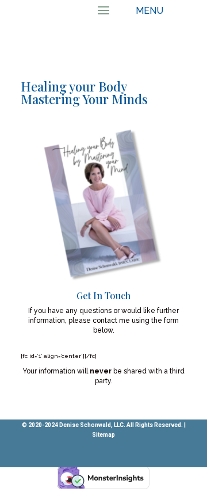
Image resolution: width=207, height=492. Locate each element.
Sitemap (103, 435)
